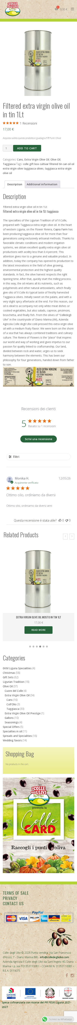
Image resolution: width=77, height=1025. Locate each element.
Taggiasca (9, 164)
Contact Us (13, 903)
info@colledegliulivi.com (54, 957)
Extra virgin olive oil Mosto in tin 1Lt (38, 617)
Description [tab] (14, 184)
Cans (20, 159)
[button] (30, 646)
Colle (63, 315)
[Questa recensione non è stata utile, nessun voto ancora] (66, 520)
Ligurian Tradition (13, 682)
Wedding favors (12, 740)
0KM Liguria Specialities (17, 668)
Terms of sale (16, 893)
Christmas (9, 673)
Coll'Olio (11, 704)
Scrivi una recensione (38, 439)
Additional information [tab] (42, 184)
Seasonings (12, 722)
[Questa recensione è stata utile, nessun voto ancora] (60, 520)
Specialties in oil (12, 731)
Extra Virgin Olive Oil (36, 159)
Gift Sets (8, 677)
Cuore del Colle (14, 691)
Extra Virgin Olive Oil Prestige (23, 713)
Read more (39, 630)
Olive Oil (55, 159)
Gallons (9, 718)
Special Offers (11, 727)
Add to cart (27, 148)
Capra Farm (60, 229)
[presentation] (65, 536)
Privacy (10, 898)
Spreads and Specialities (17, 736)
